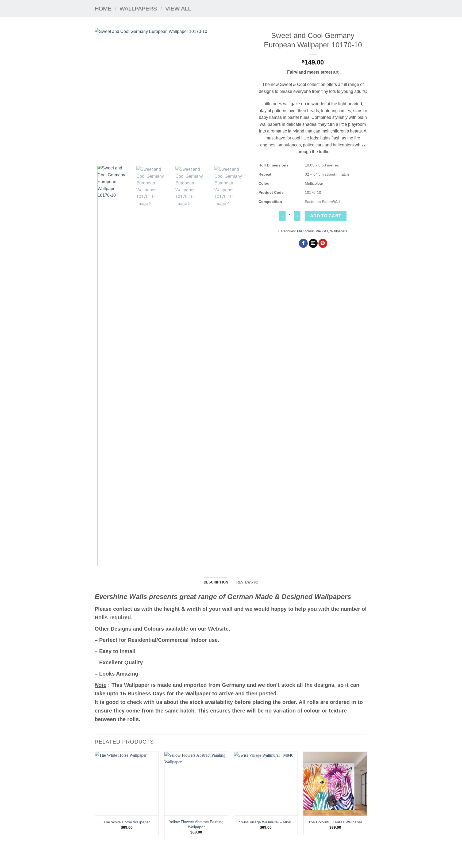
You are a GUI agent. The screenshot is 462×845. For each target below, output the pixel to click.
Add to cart (325, 216)
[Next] (240, 95)
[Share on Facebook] (303, 243)
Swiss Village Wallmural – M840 (265, 822)
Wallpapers (138, 8)
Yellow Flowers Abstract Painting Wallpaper (196, 824)
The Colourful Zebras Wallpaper (335, 822)
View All (178, 8)
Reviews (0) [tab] (247, 582)
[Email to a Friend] (313, 243)
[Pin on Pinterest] (322, 243)
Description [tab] (216, 582)
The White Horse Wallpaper (126, 822)
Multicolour (305, 231)
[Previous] (104, 95)
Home (103, 8)
